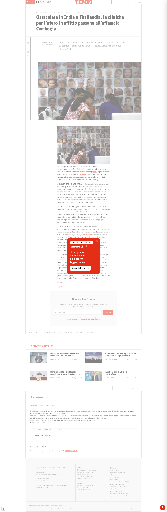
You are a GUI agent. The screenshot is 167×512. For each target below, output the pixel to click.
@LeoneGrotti (62, 282)
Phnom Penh (69, 332)
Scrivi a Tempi (114, 470)
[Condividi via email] (28, 52)
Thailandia (83, 174)
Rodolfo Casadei (111, 359)
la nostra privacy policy (91, 317)
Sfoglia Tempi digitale (116, 484)
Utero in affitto (90, 332)
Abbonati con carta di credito (119, 486)
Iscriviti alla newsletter (117, 472)
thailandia (79, 332)
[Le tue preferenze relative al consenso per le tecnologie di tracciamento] (3, 508)
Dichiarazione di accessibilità (119, 482)
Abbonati (30, 2)
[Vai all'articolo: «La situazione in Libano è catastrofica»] (93, 377)
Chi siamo (112, 468)
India (70, 174)
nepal (60, 332)
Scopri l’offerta (78, 268)
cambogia (30, 332)
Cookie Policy (113, 479)
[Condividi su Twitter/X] (28, 43)
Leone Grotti (54, 359)
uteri (95, 172)
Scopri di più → (135, 388)
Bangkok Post (89, 235)
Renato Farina (55, 378)
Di (47, 42)
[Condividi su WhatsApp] (28, 47)
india (38, 332)
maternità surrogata (49, 332)
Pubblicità (112, 475)
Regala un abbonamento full (118, 493)
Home (37, 12)
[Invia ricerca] (135, 2)
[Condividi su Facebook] (28, 39)
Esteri (42, 12)
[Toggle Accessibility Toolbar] (163, 508)
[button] (28, 55)
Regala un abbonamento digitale (120, 496)
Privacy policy (114, 477)
